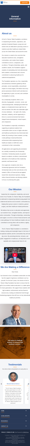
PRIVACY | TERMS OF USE (8, 432)
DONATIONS (25, 2)
